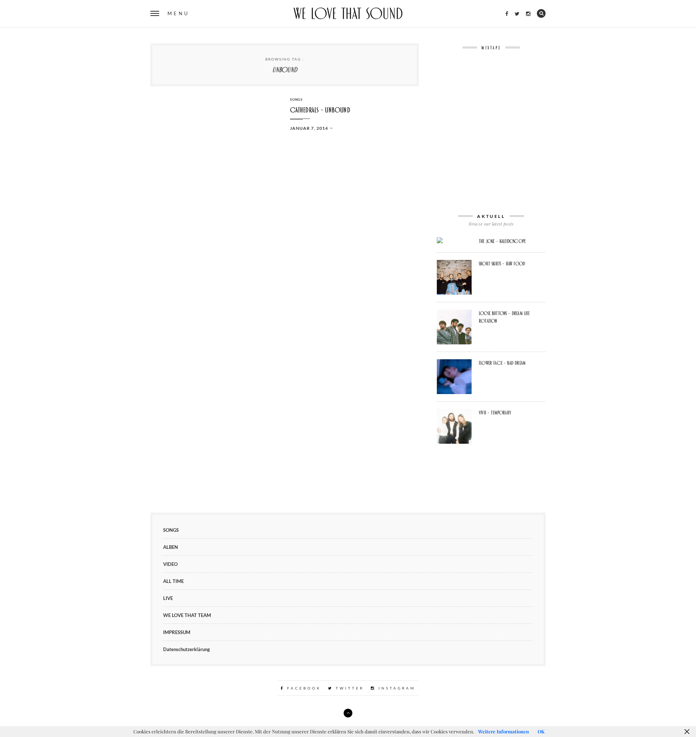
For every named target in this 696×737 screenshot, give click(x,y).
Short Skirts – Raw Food (502, 263)
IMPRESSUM (176, 632)
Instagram (395, 688)
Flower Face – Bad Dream (502, 363)
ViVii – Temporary (495, 412)
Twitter (348, 688)
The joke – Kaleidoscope (502, 241)
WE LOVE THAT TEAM (187, 615)
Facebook (303, 688)
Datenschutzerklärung (186, 649)
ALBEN (170, 547)
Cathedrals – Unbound (320, 110)
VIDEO (170, 564)
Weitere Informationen (503, 731)
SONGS (296, 100)
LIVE (168, 598)
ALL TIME (173, 581)
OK (541, 731)
